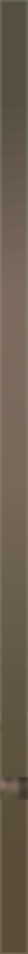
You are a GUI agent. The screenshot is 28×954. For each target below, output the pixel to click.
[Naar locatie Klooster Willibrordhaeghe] (14, 788)
